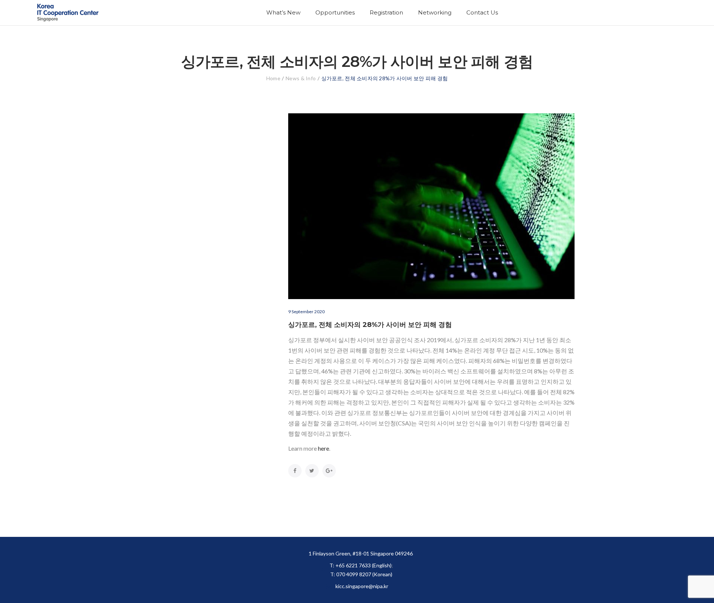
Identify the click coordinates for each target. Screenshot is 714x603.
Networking (434, 12)
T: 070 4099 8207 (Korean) (361, 574)
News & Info (301, 78)
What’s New (283, 12)
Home (273, 78)
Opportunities (335, 12)
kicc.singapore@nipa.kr (361, 586)
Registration (386, 12)
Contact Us (482, 12)
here (323, 448)
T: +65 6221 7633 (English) (360, 565)
